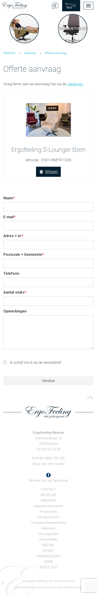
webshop (30, 53)
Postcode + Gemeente (23, 254)
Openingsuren (48, 556)
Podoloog (48, 567)
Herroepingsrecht (48, 517)
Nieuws (48, 545)
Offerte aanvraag (55, 53)
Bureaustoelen (48, 539)
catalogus (75, 84)
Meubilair (9, 53)
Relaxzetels (48, 528)
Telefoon (11, 273)
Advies (48, 551)
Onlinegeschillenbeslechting (48, 522)
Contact (48, 489)
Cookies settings (73, 587)
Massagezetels (48, 534)
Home (48, 562)
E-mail (9, 217)
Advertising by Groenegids (49, 587)
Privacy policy (48, 511)
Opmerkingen (15, 311)
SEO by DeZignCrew (25, 587)
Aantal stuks (14, 292)
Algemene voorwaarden (48, 506)
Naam (9, 198)
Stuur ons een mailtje (48, 464)
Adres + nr (13, 236)
